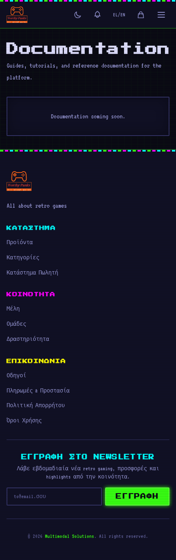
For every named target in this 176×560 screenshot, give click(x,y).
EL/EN (119, 15)
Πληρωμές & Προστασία (38, 391)
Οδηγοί (16, 376)
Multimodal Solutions (69, 536)
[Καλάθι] (140, 14)
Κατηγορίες (23, 258)
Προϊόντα (20, 242)
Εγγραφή (137, 496)
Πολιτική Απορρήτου (36, 405)
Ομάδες (16, 324)
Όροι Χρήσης (24, 421)
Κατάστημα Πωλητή (32, 273)
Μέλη (13, 309)
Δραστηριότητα (28, 339)
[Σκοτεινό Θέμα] (77, 14)
